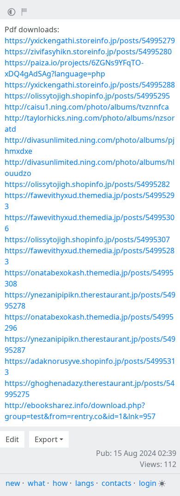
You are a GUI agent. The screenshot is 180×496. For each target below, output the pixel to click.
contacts (117, 483)
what (36, 483)
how (60, 483)
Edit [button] (12, 439)
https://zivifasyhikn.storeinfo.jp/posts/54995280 (88, 52)
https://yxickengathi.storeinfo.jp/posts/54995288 (90, 85)
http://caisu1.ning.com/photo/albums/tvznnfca (87, 107)
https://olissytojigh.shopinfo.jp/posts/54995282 (87, 184)
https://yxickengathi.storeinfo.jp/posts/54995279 (90, 40)
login (147, 483)
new (13, 483)
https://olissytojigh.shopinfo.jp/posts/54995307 (87, 239)
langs (84, 483)
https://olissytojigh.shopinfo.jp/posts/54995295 (87, 96)
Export (46, 439)
